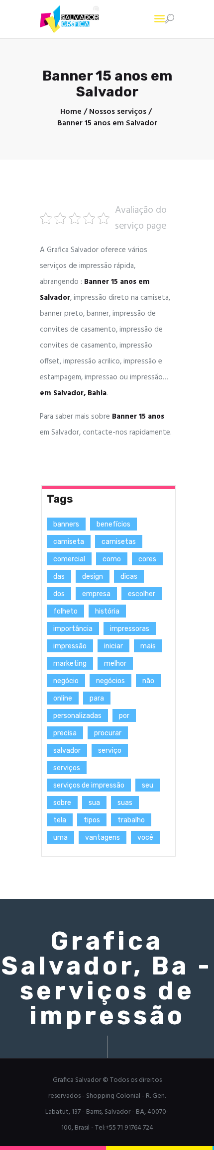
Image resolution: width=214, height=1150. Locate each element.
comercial (69, 559)
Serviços (66, 768)
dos (59, 594)
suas (124, 802)
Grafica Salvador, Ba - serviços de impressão (107, 978)
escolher (141, 594)
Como (112, 559)
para (97, 698)
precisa (65, 733)
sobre (62, 802)
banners (66, 524)
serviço (109, 750)
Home (71, 112)
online (62, 698)
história (107, 611)
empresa (96, 594)
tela (59, 820)
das (59, 576)
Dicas (128, 576)
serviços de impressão (88, 785)
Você (145, 837)
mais (148, 646)
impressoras (129, 628)
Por (124, 715)
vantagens (102, 837)
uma (60, 837)
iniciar (113, 646)
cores (147, 559)
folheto (65, 611)
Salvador (67, 750)
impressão (70, 646)
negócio (66, 681)
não (148, 681)
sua (94, 802)
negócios (110, 681)
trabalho (131, 820)
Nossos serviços (117, 112)
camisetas (119, 541)
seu (147, 785)
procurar (107, 733)
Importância (73, 628)
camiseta (68, 541)
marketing (70, 663)
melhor (115, 663)
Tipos (92, 820)
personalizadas (77, 715)
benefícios (113, 524)
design (92, 576)
